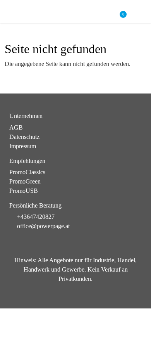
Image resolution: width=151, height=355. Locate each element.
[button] (138, 12)
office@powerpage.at (43, 226)
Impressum (22, 146)
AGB (16, 127)
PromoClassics (27, 172)
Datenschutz (24, 136)
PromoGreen (25, 181)
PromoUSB (23, 190)
